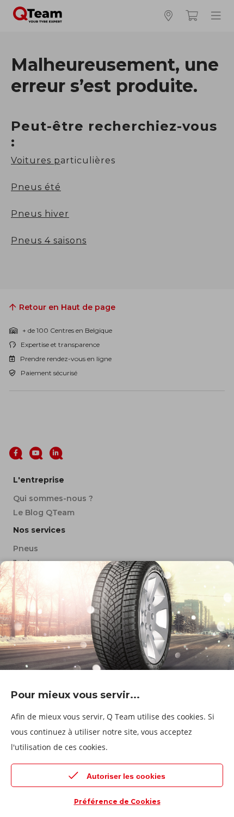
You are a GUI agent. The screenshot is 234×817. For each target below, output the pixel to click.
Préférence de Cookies (117, 801)
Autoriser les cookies (126, 776)
